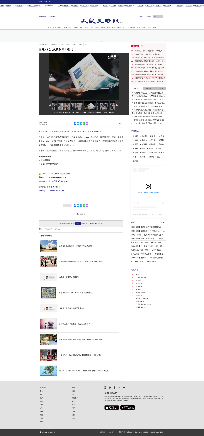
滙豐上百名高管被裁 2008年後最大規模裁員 (149, 106)
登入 (77, 223)
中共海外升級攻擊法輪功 (144, 304)
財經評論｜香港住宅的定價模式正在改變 (149, 120)
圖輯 (74, 44)
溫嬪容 (142, 157)
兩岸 (81, 27)
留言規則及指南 (42, 218)
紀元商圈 (148, 16)
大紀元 (57, 229)
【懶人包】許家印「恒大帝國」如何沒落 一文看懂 (149, 123)
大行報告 (139, 295)
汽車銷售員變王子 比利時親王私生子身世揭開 (149, 93)
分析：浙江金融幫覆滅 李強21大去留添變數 (149, 74)
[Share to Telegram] (81, 123)
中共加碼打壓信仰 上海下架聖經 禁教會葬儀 (149, 96)
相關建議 (102, 432)
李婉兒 (144, 152)
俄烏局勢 (139, 289)
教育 (149, 27)
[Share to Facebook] (75, 123)
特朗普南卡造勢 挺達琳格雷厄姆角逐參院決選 (150, 78)
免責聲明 (120, 432)
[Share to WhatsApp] (84, 123)
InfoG (97, 27)
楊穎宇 (152, 144)
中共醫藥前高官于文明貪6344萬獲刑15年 (148, 64)
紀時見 (138, 274)
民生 (86, 44)
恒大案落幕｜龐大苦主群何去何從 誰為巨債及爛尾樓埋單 (149, 100)
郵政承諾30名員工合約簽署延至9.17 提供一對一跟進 (150, 51)
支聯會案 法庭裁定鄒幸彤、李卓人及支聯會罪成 (149, 103)
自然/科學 (131, 27)
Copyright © (139, 432)
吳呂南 (152, 140)
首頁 (49, 27)
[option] (84, 76)
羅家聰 (161, 140)
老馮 (162, 152)
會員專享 (58, 27)
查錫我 (151, 157)
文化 (124, 27)
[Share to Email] (87, 123)
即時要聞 (54, 44)
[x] (119, 387)
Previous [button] (51, 76)
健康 (119, 27)
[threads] (114, 387)
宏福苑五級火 (140, 307)
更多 (159, 157)
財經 (92, 27)
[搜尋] (164, 16)
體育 (144, 27)
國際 (86, 27)
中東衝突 (139, 286)
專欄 (103, 27)
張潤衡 (151, 148)
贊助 (141, 16)
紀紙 (138, 27)
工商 (73, 418)
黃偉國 (135, 144)
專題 (67, 44)
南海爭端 (139, 283)
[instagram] (105, 387)
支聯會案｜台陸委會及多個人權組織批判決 (149, 113)
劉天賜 (152, 136)
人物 (41, 422)
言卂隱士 (153, 152)
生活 (113, 27)
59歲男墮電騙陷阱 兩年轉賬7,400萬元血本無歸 (149, 117)
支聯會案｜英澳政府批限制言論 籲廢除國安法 (149, 110)
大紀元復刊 (48, 229)
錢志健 (135, 140)
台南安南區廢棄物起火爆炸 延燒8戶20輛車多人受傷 (149, 71)
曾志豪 (135, 136)
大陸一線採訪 (140, 301)
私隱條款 (129, 432)
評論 (108, 27)
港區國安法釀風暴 (142, 298)
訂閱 (90, 223)
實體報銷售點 (52, 16)
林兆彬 (135, 148)
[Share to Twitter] (78, 123)
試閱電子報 (42, 16)
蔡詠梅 (161, 144)
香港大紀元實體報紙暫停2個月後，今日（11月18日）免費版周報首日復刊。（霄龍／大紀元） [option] (84, 112)
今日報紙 (43, 387)
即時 (65, 27)
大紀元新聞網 (43, 44)
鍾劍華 (144, 136)
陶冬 (134, 157)
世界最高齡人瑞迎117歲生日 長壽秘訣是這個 (149, 57)
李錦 (159, 148)
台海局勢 (139, 280)
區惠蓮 (135, 161)
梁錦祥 (144, 140)
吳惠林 (135, 152)
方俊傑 (161, 136)
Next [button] (116, 76)
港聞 (76, 27)
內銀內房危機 (140, 292)
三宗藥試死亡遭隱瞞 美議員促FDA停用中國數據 (150, 61)
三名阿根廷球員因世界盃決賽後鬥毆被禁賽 (149, 81)
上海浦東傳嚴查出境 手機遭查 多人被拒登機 (149, 68)
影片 (41, 391)
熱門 (70, 27)
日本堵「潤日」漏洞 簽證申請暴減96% (147, 54)
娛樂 (154, 27)
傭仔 (143, 148)
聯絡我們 (111, 432)
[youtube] (123, 387)
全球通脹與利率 (141, 277)
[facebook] (109, 387)
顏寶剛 (144, 144)
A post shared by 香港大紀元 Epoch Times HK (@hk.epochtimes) (154, 214)
